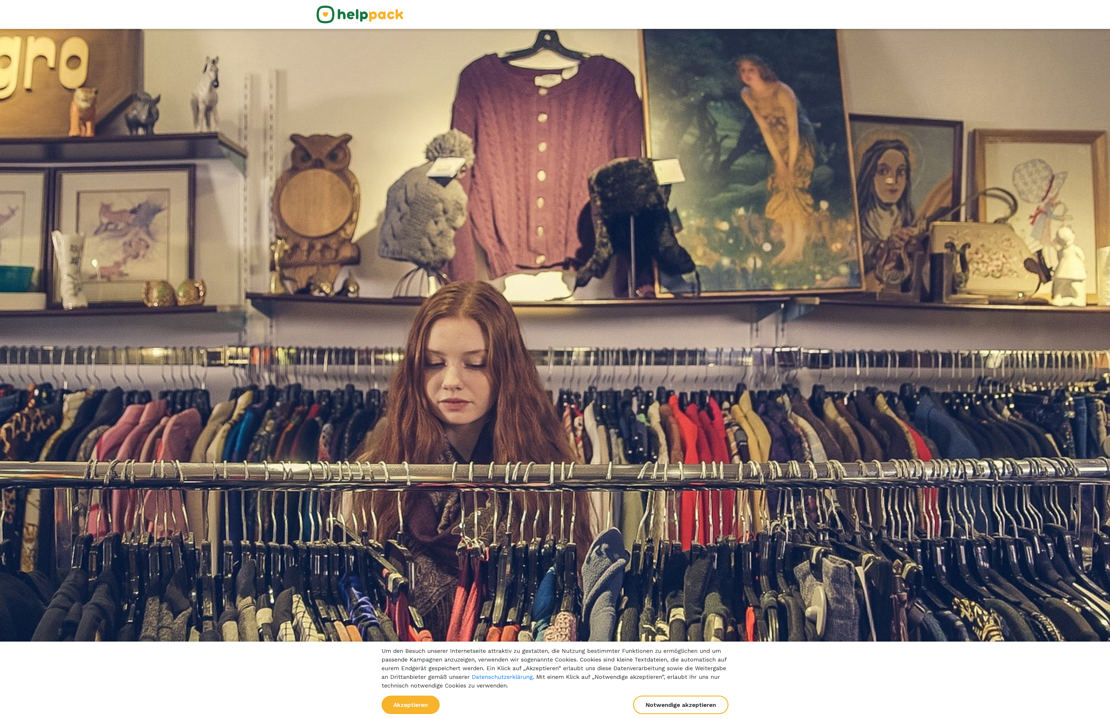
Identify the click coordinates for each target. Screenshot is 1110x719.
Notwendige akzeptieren (680, 704)
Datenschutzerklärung (502, 676)
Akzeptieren (410, 704)
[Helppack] (360, 13)
